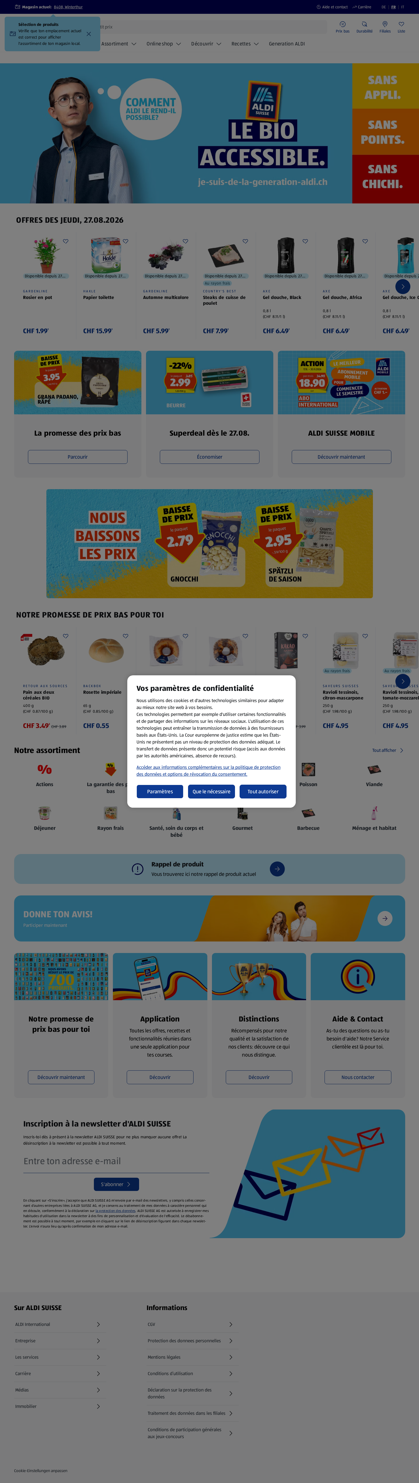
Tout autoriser (263, 791)
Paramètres (160, 791)
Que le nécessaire (212, 791)
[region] (211, 741)
